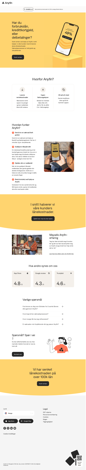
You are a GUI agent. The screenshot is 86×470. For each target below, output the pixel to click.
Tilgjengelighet (47, 422)
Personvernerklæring (50, 414)
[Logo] (7, 3)
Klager (45, 419)
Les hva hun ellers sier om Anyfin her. (61, 254)
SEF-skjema (47, 412)
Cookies (45, 417)
